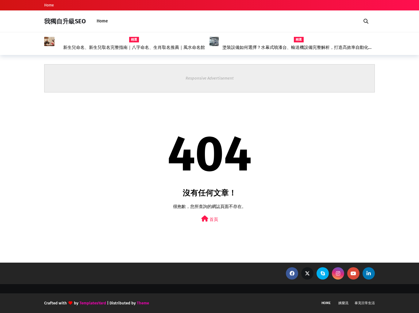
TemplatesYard (92, 303)
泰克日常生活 (365, 303)
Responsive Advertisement (210, 78)
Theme (143, 303)
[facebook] (292, 273)
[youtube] (353, 273)
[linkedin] (369, 273)
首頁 (213, 219)
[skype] (323, 273)
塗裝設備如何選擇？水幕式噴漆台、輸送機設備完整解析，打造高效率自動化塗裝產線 (297, 47)
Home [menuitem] (102, 21)
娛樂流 (343, 303)
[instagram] (338, 273)
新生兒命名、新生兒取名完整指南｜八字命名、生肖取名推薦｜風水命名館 (134, 47)
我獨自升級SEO (65, 21)
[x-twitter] (307, 273)
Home (49, 5)
